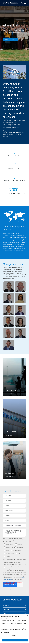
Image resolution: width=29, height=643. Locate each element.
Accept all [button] (15, 640)
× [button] (27, 615)
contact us (9, 579)
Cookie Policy (4, 631)
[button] (14, 633)
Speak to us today (9, 39)
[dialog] (14, 628)
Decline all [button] (15, 635)
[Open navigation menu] (25, 3)
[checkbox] (14, 550)
